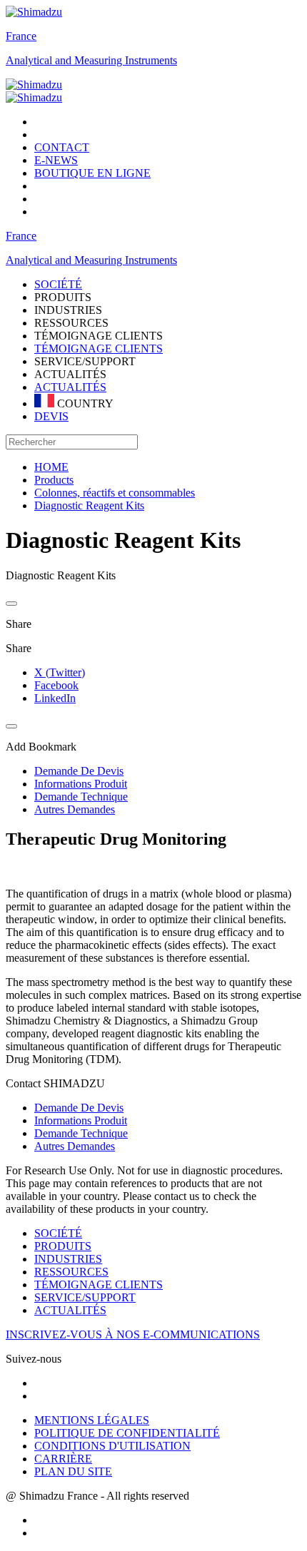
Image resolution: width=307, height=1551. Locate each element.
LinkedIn (55, 698)
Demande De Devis (79, 1108)
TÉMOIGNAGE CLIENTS (98, 348)
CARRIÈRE (63, 1459)
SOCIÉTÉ (58, 1233)
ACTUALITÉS (70, 387)
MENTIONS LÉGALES (91, 1420)
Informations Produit (80, 1120)
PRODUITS (62, 1246)
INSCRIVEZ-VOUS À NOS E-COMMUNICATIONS (133, 1334)
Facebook (56, 685)
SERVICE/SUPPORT (85, 1297)
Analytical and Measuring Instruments (91, 60)
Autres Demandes (74, 1146)
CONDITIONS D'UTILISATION (112, 1446)
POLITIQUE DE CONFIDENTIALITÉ (127, 1433)
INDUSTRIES (68, 1259)
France (21, 36)
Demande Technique (81, 1133)
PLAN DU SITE (73, 1471)
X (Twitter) (59, 672)
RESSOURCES (71, 1272)
